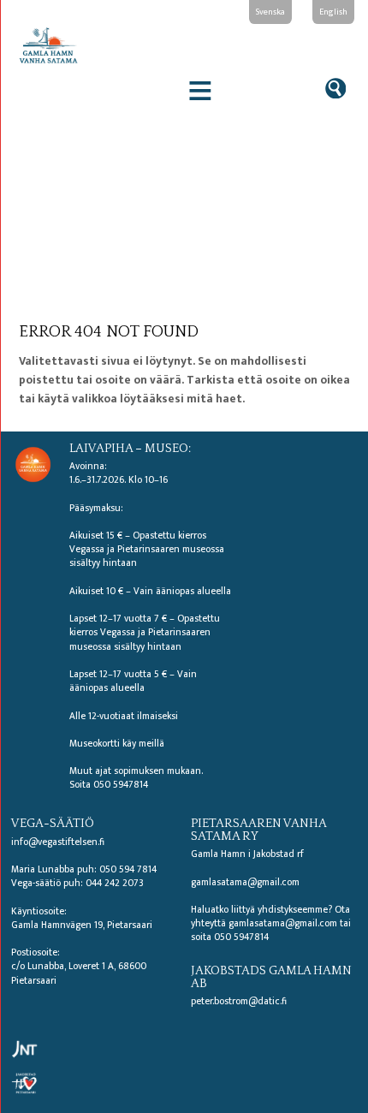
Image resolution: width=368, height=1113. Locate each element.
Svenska (270, 11)
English (333, 11)
